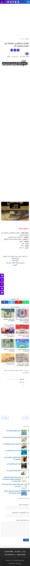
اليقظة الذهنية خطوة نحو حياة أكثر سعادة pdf (11, 485)
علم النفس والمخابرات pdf (14, 464)
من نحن (24, 551)
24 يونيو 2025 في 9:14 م (13, 379)
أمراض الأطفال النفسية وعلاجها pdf (23, 350)
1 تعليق (9, 56)
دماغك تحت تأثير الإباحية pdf (13, 450)
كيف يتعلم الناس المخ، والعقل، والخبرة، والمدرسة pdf (12, 492)
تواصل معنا (17, 551)
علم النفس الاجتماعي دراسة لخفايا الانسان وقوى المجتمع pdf (22, 320)
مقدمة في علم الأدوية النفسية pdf (9, 350)
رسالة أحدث (25, 418)
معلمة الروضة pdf (10, 364)
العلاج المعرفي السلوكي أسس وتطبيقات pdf (12, 458)
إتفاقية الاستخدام (9, 551)
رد (23, 385)
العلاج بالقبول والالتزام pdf (13, 430)
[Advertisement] (15, 20)
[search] (2, 2)
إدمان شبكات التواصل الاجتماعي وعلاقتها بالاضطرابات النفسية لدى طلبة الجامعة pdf (11, 479)
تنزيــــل (15, 265)
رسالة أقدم (5, 418)
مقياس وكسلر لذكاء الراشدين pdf (12, 437)
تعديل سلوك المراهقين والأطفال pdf (9, 319)
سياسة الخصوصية (21, 555)
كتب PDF (15, 260)
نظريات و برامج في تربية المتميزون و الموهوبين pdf (22, 364)
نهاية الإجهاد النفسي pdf (14, 470)
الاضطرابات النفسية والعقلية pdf (12, 444)
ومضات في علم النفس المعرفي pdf (23, 335)
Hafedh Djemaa (12, 563)
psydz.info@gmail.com (10, 555)
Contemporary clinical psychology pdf (9, 335)
